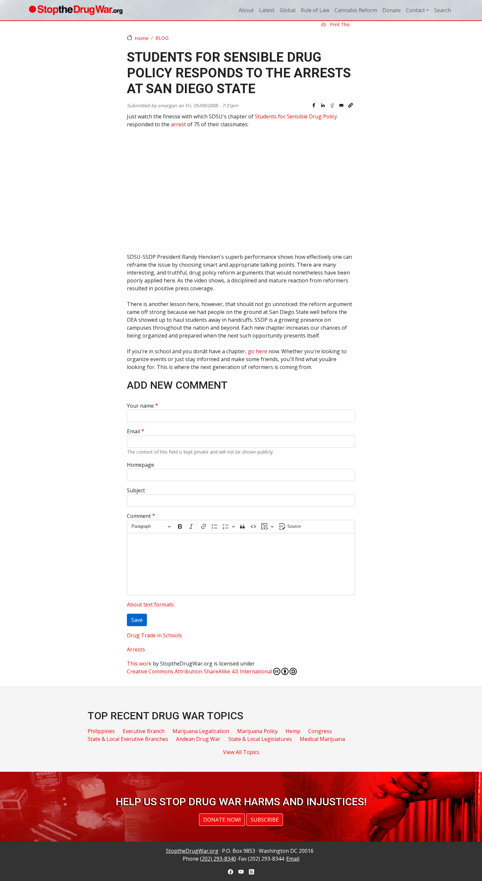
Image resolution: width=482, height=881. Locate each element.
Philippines (101, 731)
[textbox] (241, 564)
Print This (339, 24)
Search (442, 10)
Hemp (293, 731)
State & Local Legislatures (260, 739)
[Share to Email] (341, 105)
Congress (320, 731)
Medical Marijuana (322, 739)
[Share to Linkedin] (323, 105)
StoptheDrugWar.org (192, 850)
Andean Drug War (198, 739)
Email (133, 431)
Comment (139, 516)
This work (139, 663)
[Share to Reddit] (332, 105)
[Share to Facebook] (314, 105)
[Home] (76, 10)
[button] (350, 105)
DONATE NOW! (222, 819)
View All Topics (241, 752)
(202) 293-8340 (218, 858)
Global (287, 10)
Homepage (140, 464)
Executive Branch (144, 731)
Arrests (136, 649)
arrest (178, 124)
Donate (391, 10)
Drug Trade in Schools (154, 635)
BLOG (162, 37)
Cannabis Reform (355, 10)
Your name (140, 405)
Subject (136, 490)
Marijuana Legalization (200, 731)
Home (142, 38)
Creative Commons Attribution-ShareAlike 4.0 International (199, 671)
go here (257, 351)
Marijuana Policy (257, 731)
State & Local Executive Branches (128, 739)
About (246, 10)
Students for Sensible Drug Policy (296, 116)
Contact (415, 10)
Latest (266, 10)
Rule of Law (315, 10)
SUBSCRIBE (265, 819)
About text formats (150, 604)
